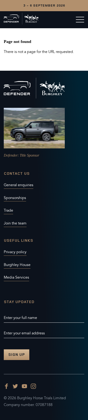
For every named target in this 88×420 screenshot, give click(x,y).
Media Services (16, 277)
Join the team (15, 223)
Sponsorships (15, 198)
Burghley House (17, 264)
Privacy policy (15, 252)
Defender (11, 155)
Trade (8, 210)
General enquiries (18, 185)
